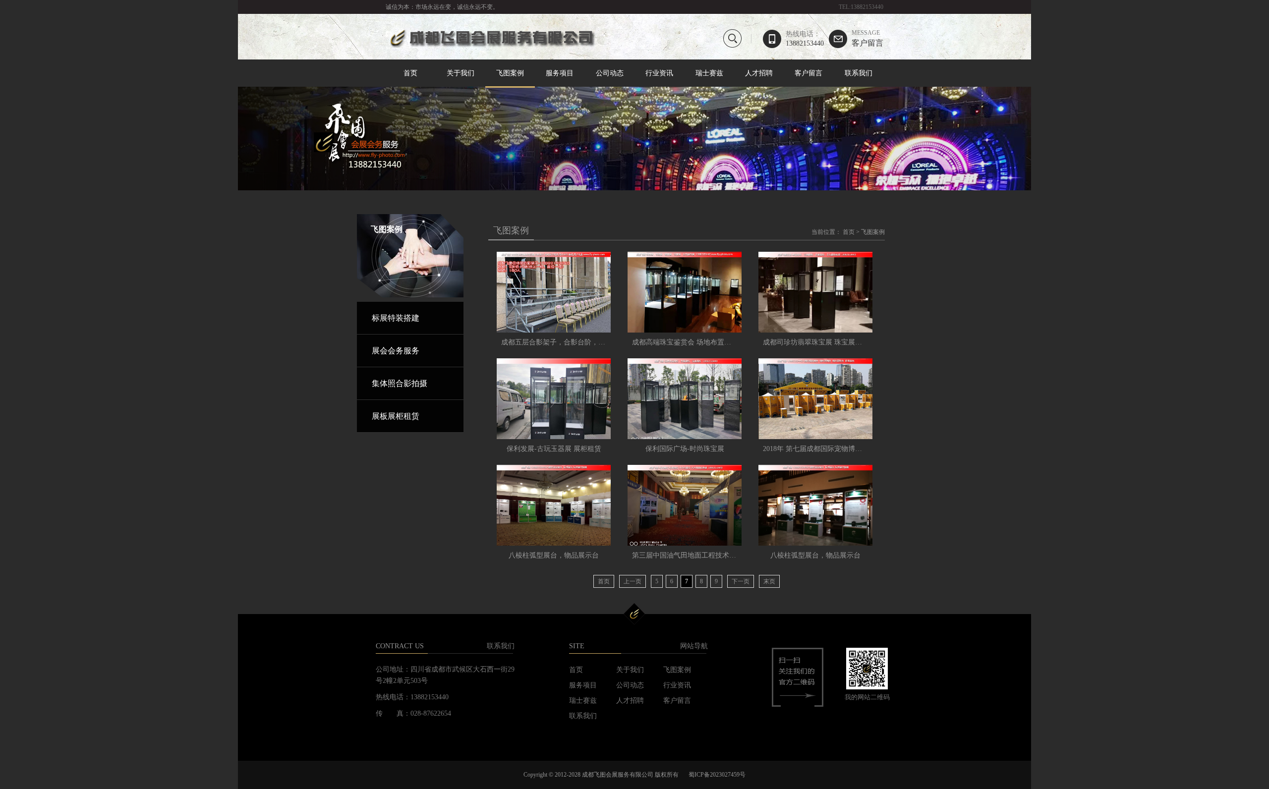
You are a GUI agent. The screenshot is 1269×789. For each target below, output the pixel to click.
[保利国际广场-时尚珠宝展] (684, 398)
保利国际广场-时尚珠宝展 (684, 448)
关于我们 (460, 73)
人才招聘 (759, 73)
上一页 (632, 581)
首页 (410, 73)
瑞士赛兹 (709, 73)
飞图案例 (510, 73)
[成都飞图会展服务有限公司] (491, 45)
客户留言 (867, 38)
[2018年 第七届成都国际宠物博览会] (815, 398)
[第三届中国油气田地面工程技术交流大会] (684, 505)
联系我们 (858, 73)
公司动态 (610, 73)
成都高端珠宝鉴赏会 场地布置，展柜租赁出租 (702, 342)
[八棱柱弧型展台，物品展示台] (553, 505)
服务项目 (560, 73)
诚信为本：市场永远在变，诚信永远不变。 (442, 6)
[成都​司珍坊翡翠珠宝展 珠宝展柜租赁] (815, 292)
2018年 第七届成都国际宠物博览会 (816, 448)
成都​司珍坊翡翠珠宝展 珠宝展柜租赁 (819, 342)
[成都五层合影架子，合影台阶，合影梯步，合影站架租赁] (553, 292)
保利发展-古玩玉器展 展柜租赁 (554, 448)
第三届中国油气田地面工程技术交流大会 (694, 555)
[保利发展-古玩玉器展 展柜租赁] (553, 398)
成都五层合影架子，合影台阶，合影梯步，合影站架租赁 (588, 342)
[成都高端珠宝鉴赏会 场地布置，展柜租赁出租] (684, 292)
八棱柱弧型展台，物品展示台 (554, 555)
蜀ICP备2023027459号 (717, 774)
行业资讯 (659, 73)
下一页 (741, 581)
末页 (769, 581)
